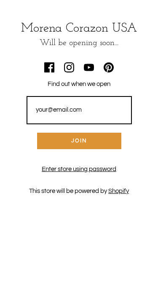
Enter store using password (79, 169)
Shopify (118, 191)
